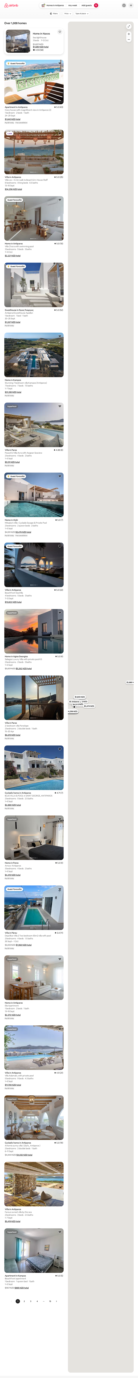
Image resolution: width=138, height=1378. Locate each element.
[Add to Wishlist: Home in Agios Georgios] (60, 612)
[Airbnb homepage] (11, 5)
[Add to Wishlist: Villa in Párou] (60, 889)
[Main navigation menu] (131, 5)
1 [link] (17, 1301)
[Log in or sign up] (124, 5)
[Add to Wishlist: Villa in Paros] (60, 406)
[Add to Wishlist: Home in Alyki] (60, 476)
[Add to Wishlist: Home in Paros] (60, 819)
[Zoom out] (129, 39)
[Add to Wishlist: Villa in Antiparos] (60, 133)
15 (50, 1301)
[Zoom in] (129, 34)
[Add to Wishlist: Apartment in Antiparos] (60, 63)
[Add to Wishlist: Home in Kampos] (60, 336)
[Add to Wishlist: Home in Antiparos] (60, 200)
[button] (41, 47)
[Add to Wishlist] (60, 32)
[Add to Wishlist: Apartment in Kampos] (60, 1232)
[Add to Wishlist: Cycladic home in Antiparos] (60, 749)
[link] (11, 1301)
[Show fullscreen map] (129, 26)
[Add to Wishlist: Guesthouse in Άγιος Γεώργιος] (60, 266)
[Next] (56, 1301)
